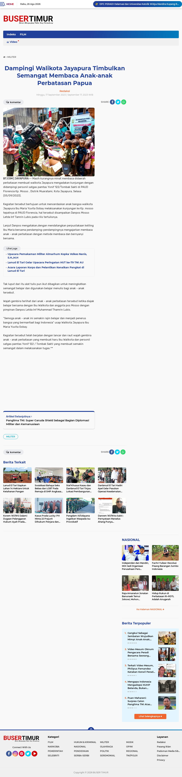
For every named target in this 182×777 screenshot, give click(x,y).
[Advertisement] (49, 375)
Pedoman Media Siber (169, 751)
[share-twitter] (118, 101)
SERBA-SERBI (81, 755)
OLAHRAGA (106, 746)
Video (13, 42)
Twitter (29, 758)
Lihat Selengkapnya (149, 716)
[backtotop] (91, 730)
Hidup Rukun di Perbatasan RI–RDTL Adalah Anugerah (163, 596)
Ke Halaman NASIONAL (149, 609)
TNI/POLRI (132, 755)
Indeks (11, 34)
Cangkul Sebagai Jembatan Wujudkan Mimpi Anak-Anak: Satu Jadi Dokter (140, 636)
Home (10, 4)
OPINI (129, 746)
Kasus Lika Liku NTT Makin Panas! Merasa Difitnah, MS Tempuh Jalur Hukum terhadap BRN (139, 4)
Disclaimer (162, 755)
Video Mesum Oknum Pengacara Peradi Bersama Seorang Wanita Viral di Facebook (141, 652)
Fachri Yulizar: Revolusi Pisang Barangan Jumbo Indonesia (165, 566)
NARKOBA (53, 746)
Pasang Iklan (164, 746)
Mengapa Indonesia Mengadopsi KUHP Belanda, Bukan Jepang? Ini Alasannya (141, 685)
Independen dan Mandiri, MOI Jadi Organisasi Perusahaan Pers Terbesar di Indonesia (135, 566)
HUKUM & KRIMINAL (85, 742)
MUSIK (129, 742)
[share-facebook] (112, 101)
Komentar (15, 102)
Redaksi (161, 742)
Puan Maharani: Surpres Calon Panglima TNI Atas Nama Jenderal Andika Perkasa (141, 701)
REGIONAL (132, 751)
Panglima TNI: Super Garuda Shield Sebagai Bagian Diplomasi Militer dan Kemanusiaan (47, 422)
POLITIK (104, 751)
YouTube (37, 758)
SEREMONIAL (107, 755)
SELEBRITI (53, 755)
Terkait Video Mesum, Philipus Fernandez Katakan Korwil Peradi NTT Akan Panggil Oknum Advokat (141, 669)
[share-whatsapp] (123, 101)
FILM (23, 34)
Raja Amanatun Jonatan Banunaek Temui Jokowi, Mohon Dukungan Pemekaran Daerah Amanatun (135, 596)
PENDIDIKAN (81, 751)
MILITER (10, 436)
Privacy (161, 760)
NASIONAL (131, 540)
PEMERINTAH (55, 751)
